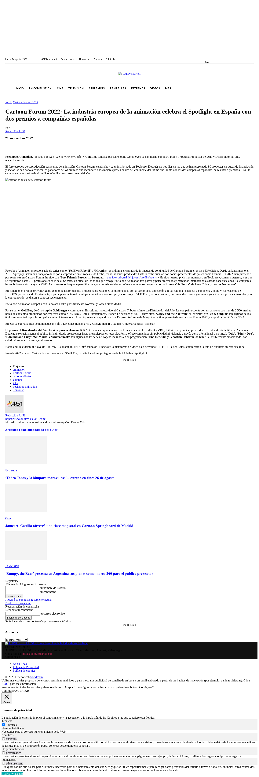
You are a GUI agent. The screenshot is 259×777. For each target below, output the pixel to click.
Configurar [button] (8, 690)
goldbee (17, 379)
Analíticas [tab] (7, 735)
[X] (25, 144)
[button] (249, 88)
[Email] (66, 144)
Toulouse (18, 390)
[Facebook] (206, 57)
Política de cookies (24, 670)
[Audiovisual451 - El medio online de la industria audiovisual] (129, 75)
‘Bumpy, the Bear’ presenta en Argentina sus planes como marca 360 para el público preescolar (79, 573)
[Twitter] (219, 57)
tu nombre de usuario (53, 588)
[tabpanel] (129, 731)
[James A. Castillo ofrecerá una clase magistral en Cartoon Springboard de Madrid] (26, 514)
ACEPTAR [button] (22, 690)
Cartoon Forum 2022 (25, 102)
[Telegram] (80, 144)
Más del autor (48, 430)
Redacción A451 (15, 131)
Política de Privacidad (18, 603)
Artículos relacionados (21, 430)
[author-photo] (14, 412)
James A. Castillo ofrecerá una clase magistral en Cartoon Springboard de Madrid (69, 526)
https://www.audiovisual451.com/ (25, 418)
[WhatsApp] (39, 144)
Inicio (8, 102)
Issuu (207, 62)
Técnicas (11, 724)
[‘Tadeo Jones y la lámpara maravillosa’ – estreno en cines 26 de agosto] (26, 466)
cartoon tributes (22, 376)
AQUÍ (5, 683)
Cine (8, 518)
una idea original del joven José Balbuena (132, 277)
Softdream (36, 677)
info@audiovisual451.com (37, 653)
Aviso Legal (20, 663)
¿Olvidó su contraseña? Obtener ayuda (28, 599)
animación (19, 369)
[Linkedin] (215, 57)
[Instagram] (210, 57)
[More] (93, 144)
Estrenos (11, 470)
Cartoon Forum (22, 373)
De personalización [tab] (13, 749)
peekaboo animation (25, 386)
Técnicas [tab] (7, 721)
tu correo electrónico (52, 613)
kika (15, 383)
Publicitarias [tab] (9, 759)
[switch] (3, 738)
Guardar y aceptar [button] (12, 773)
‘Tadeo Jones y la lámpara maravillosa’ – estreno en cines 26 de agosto (60, 478)
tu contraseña (48, 592)
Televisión (12, 566)
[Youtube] (223, 57)
